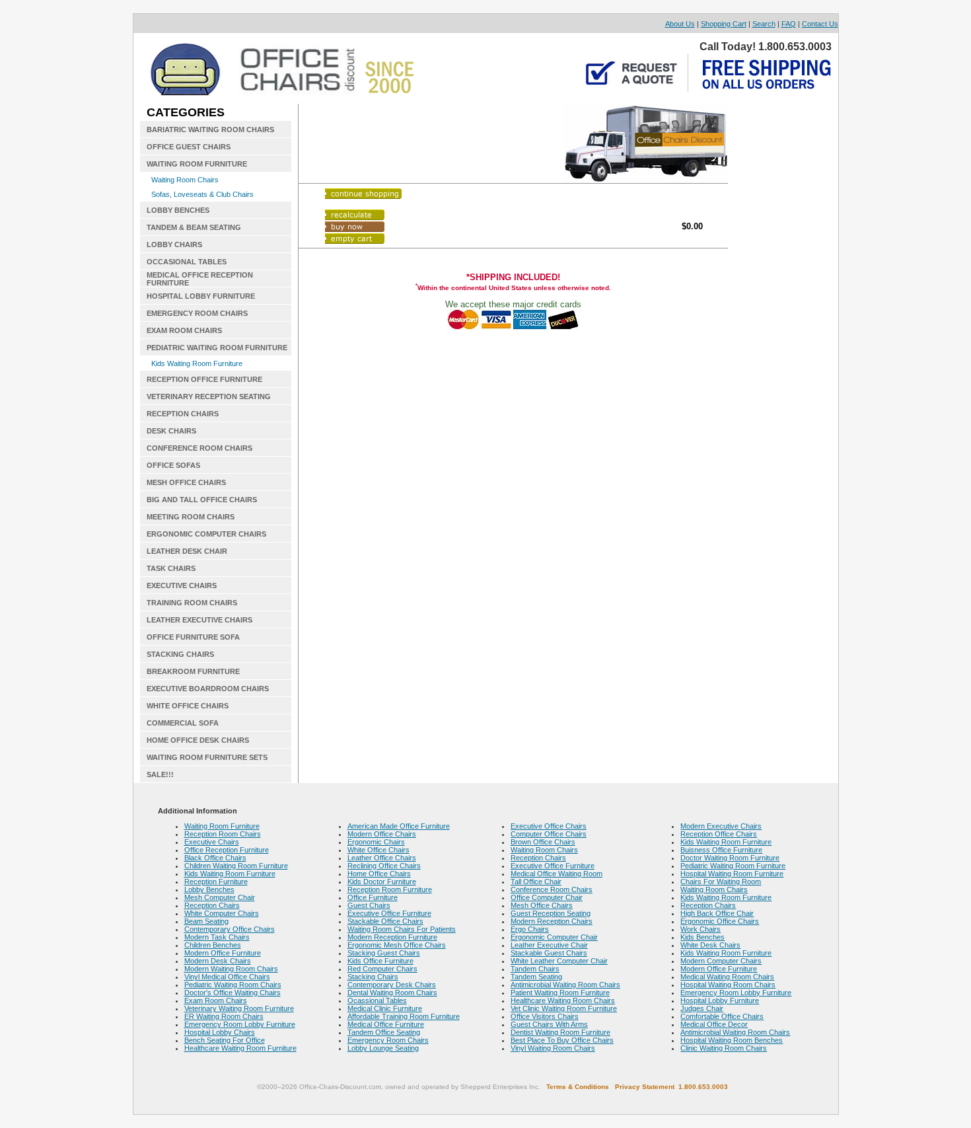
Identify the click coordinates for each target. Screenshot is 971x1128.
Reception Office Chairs (718, 834)
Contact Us (820, 24)
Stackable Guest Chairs (549, 953)
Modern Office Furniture (222, 953)
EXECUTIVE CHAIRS (182, 585)
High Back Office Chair (717, 913)
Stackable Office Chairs (385, 921)
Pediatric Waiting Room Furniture (732, 866)
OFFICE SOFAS (173, 465)
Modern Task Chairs (217, 937)
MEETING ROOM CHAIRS (190, 517)
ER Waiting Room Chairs (224, 1016)
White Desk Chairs (710, 945)
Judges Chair (701, 1008)
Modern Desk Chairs (217, 961)
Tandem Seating (536, 977)
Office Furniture (372, 897)
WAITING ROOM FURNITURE (197, 164)
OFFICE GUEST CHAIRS (189, 147)
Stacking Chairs (372, 977)
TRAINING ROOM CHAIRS (192, 603)
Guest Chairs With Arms (549, 1024)
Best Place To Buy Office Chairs (562, 1040)
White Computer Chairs (221, 913)
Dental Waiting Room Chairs (392, 992)
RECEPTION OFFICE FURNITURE (204, 379)
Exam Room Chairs (215, 1000)
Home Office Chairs (379, 874)
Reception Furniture (216, 881)
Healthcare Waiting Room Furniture (240, 1048)
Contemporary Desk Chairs (391, 985)
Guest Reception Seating (551, 913)
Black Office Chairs (215, 858)
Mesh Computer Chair (219, 897)
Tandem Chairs (535, 969)
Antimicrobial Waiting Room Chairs (565, 985)
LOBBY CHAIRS (174, 244)
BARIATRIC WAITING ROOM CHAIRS (210, 129)
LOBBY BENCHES (178, 210)
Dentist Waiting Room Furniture (560, 1032)
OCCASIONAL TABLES (187, 262)
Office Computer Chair (547, 897)
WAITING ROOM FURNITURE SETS (207, 757)
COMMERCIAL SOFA (183, 723)
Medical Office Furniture (385, 1024)
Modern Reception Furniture (392, 937)
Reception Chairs (212, 905)
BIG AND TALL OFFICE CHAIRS (202, 500)
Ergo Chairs (530, 929)
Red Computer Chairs (382, 969)
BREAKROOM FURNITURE (193, 671)
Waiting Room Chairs (185, 180)
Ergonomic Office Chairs (719, 921)
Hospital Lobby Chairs (219, 1032)
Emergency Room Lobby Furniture (239, 1024)
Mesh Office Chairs (542, 905)
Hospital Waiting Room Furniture (731, 874)
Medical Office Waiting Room (556, 874)
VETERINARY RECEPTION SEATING (209, 396)
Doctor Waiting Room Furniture (729, 858)
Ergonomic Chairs (376, 842)
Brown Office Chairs (543, 842)
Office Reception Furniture (226, 850)
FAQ (788, 24)
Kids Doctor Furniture (381, 881)
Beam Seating (206, 921)
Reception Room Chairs (222, 834)
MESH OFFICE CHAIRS (186, 482)
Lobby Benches (209, 889)
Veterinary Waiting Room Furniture (239, 1008)
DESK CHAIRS (171, 431)
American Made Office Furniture (398, 826)
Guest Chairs (368, 905)
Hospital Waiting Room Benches (731, 1040)
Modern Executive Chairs (721, 826)
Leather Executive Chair (549, 945)
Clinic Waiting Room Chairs (723, 1048)
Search (763, 24)
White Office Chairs (378, 850)
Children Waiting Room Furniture (236, 866)
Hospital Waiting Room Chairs (727, 985)
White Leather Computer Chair (559, 961)
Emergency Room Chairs (388, 1040)
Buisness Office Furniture (721, 850)
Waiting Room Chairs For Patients (401, 929)
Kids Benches (702, 937)
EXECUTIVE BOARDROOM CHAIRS (208, 689)
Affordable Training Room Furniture (403, 1016)
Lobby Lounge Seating (383, 1048)
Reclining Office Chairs (384, 866)
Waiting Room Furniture (222, 826)
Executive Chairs (211, 842)
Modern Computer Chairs (721, 961)
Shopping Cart (723, 24)
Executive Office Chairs (549, 826)
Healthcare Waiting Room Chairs (563, 1000)
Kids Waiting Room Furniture (196, 363)
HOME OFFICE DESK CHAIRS (198, 740)
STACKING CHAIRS (180, 654)
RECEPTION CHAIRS (183, 414)
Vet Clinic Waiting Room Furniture (564, 1008)
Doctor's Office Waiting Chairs (232, 992)
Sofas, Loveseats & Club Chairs (202, 194)
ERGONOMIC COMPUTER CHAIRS (206, 534)
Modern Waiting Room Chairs (231, 969)
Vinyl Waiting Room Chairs (553, 1048)
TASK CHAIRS (171, 568)
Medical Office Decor (714, 1024)
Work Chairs (700, 929)
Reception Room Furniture (389, 889)
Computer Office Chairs (549, 834)
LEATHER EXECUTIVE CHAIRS (199, 620)
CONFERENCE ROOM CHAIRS (199, 448)
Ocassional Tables (377, 1000)
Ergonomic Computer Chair (554, 937)
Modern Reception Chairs (552, 921)
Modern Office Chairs (381, 834)
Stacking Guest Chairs (383, 953)
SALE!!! (160, 774)
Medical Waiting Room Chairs (727, 977)
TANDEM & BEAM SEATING (194, 227)
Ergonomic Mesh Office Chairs (396, 945)
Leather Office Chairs (381, 858)
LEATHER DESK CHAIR (187, 551)
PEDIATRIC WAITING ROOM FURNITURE (217, 348)
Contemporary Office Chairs (229, 929)
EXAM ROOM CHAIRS (184, 330)
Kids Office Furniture (380, 961)
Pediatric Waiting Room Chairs (232, 985)
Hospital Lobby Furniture (719, 1000)
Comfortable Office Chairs (722, 1016)
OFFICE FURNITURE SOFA (193, 637)
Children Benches (212, 945)
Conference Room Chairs (552, 889)
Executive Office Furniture (389, 913)
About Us (680, 24)
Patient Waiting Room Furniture (560, 992)
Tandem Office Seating (383, 1032)
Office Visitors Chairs (545, 1016)
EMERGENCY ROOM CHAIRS (197, 313)
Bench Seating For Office (224, 1040)
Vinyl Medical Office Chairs (227, 977)
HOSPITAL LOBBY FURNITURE (201, 296)
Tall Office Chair (536, 881)
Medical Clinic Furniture (384, 1008)
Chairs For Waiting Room (720, 881)
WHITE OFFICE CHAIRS (188, 706)
